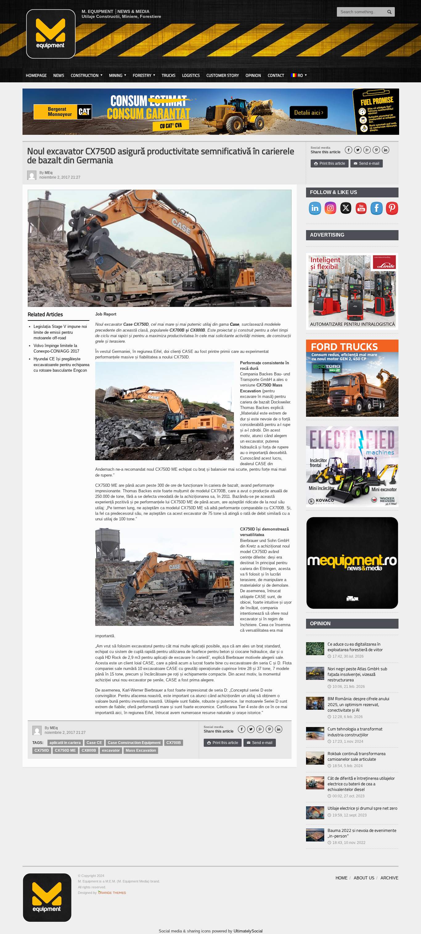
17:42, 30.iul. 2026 (346, 656)
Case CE (94, 743)
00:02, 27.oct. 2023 (346, 796)
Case (234, 324)
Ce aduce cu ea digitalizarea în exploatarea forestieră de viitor (355, 647)
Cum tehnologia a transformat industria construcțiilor (355, 731)
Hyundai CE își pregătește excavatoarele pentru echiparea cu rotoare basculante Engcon (61, 364)
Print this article (329, 163)
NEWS (58, 75)
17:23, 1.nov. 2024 (345, 741)
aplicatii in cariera (65, 743)
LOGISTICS (191, 75)
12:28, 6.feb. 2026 (345, 717)
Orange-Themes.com (112, 892)
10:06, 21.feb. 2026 (346, 686)
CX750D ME (65, 750)
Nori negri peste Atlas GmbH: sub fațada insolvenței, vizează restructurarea (357, 674)
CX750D (42, 750)
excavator (111, 750)
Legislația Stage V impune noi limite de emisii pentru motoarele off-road (60, 332)
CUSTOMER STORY (222, 75)
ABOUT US (364, 878)
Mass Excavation (141, 750)
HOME (342, 878)
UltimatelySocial (248, 931)
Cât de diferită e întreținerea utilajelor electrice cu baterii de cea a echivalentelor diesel (361, 783)
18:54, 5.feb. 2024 (345, 766)
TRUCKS (168, 75)
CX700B (173, 743)
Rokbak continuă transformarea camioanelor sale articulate (357, 756)
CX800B (89, 750)
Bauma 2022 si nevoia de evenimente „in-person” (362, 833)
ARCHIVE (390, 878)
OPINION (253, 75)
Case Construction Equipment (134, 743)
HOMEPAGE (36, 75)
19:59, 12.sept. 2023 (347, 815)
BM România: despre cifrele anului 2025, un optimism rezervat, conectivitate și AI (358, 704)
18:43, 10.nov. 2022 (347, 843)
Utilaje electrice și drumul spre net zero (362, 808)
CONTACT (276, 75)
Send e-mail (366, 163)
